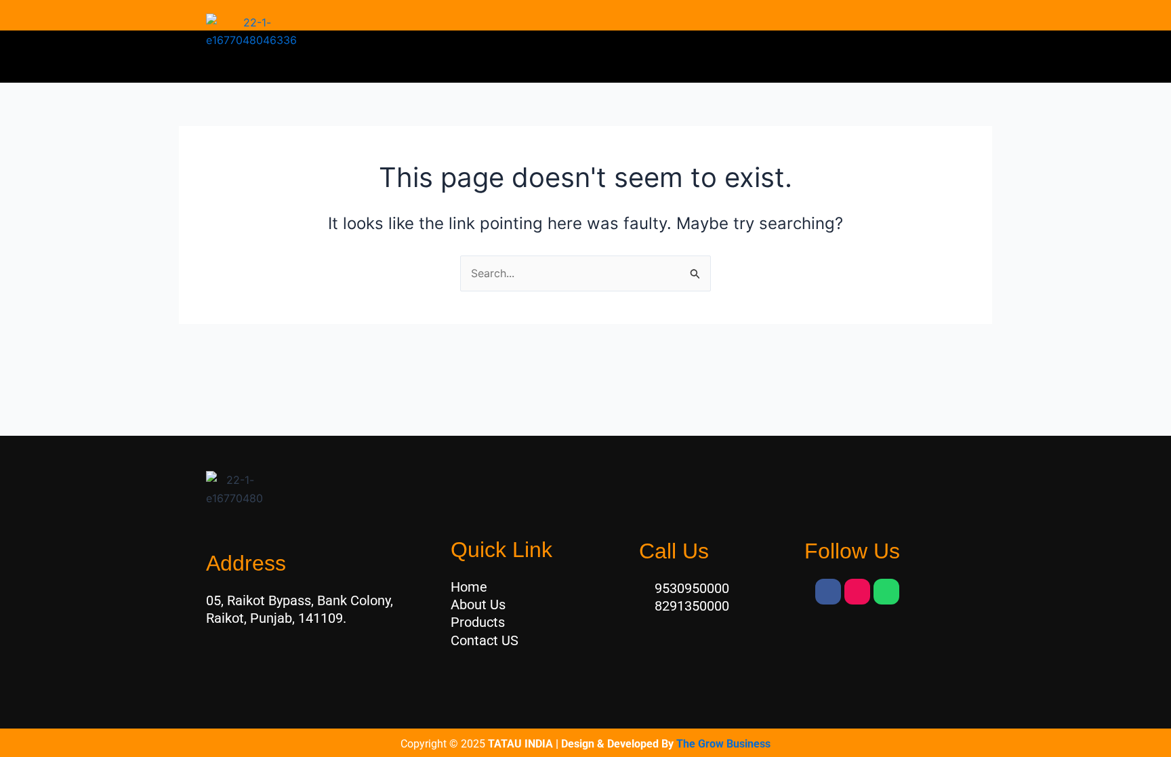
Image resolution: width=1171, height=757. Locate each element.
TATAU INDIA (520, 743)
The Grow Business (723, 743)
